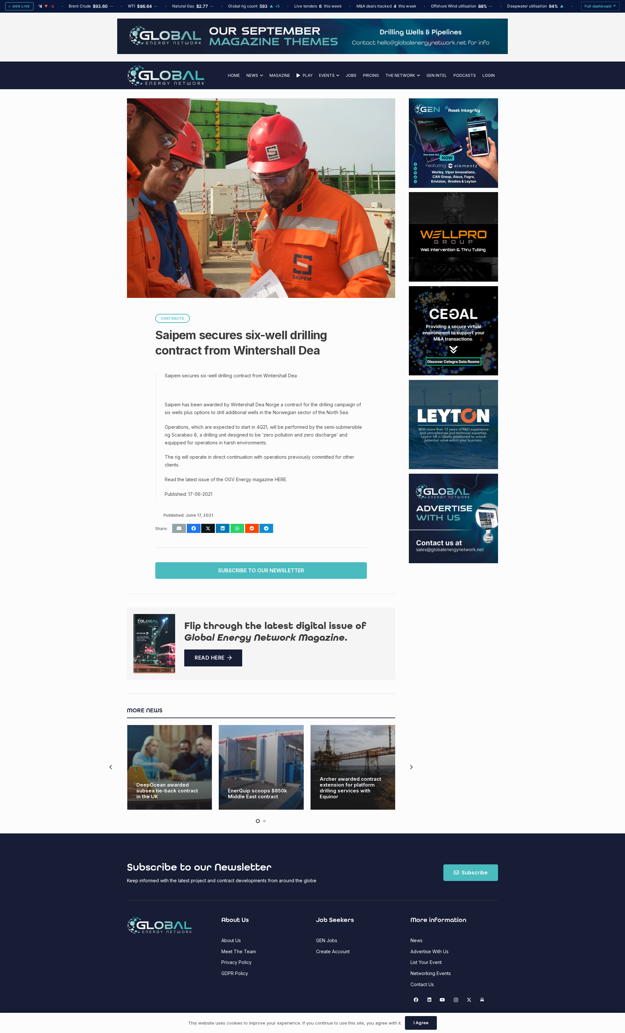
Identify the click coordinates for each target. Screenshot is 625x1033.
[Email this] (179, 528)
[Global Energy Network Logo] (166, 75)
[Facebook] (416, 1000)
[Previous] (111, 767)
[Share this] (194, 528)
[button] (260, 75)
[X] (469, 1000)
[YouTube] (442, 1000)
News (416, 940)
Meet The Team (238, 951)
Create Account (333, 951)
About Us (231, 940)
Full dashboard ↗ (600, 6)
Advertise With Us (429, 951)
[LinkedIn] (429, 1000)
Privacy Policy (236, 962)
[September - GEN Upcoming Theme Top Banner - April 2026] (312, 52)
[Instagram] (456, 1000)
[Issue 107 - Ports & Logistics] (154, 643)
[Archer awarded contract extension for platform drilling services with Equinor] (353, 767)
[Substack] (482, 1000)
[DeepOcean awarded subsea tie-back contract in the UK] (169, 767)
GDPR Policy (234, 973)
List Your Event (426, 962)
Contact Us (422, 984)
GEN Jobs (326, 940)
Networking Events (430, 973)
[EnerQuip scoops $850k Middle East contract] (261, 767)
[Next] (411, 767)
